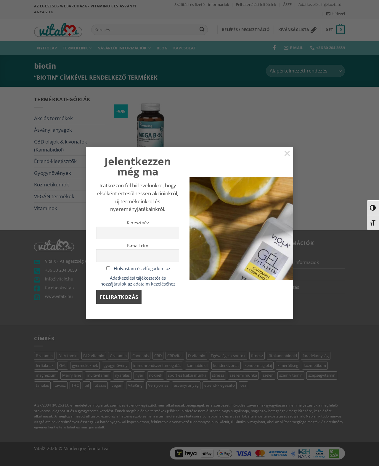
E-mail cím (137, 246)
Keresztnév (138, 222)
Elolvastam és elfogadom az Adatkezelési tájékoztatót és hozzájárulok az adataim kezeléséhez (137, 276)
